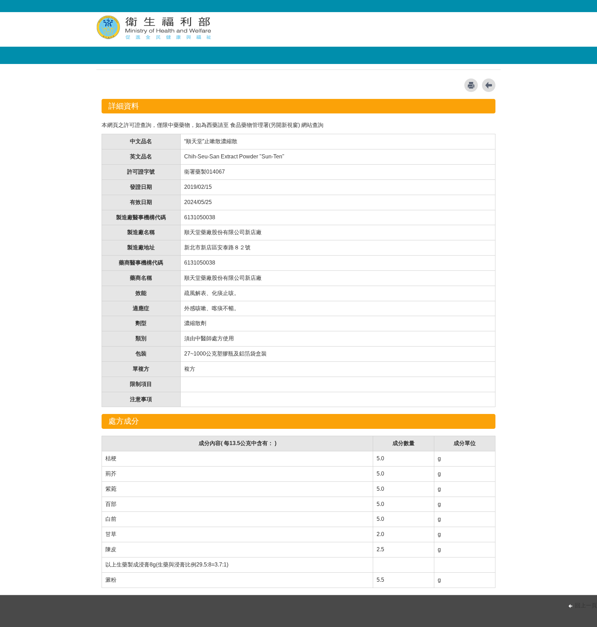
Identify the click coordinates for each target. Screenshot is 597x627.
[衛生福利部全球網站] (154, 27)
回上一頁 (586, 605)
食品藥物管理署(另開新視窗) (265, 125)
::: (98, 53)
